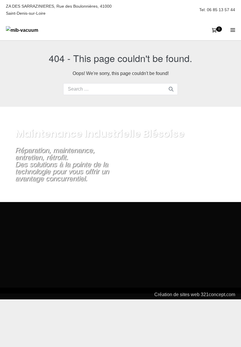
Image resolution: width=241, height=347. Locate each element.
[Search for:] (120, 88)
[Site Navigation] (232, 30)
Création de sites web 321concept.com (194, 294)
